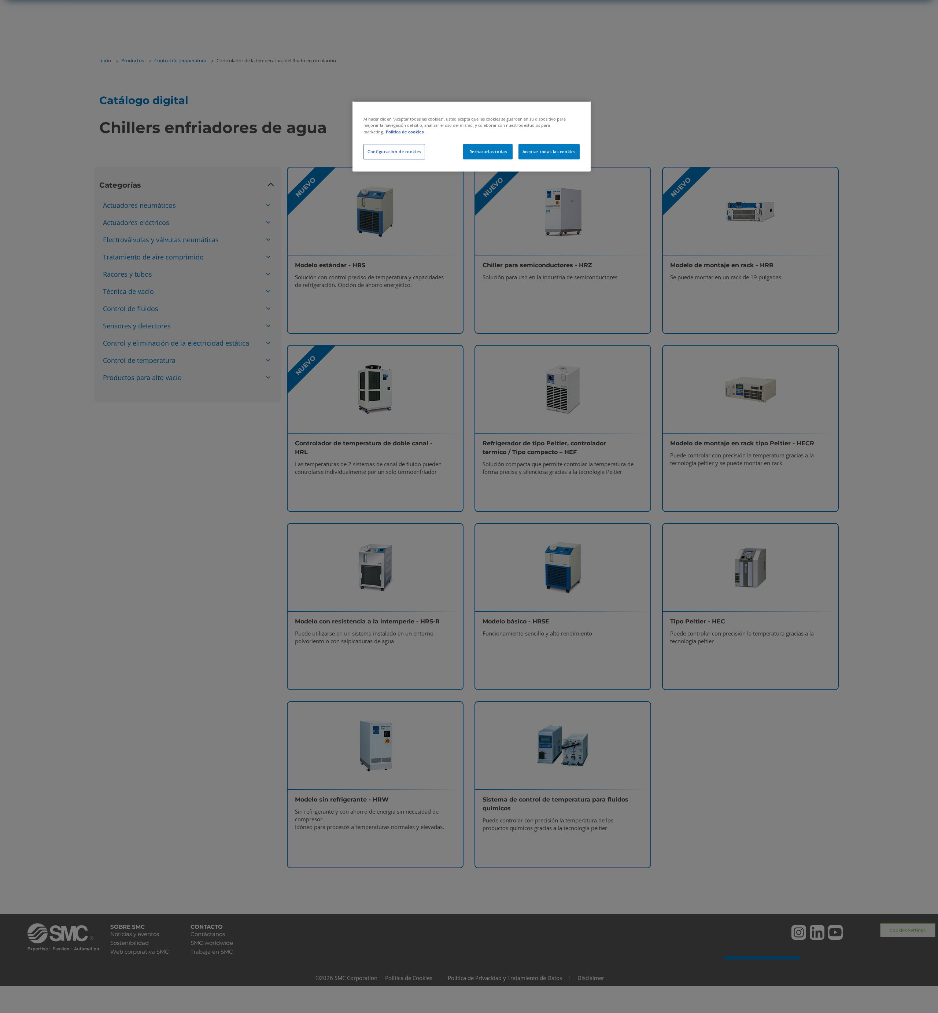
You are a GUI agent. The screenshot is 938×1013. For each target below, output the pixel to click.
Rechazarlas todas (488, 151)
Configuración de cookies (394, 151)
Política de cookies (405, 132)
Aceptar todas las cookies (549, 151)
